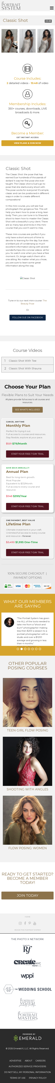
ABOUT (28, 1060)
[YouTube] (34, 923)
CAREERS (41, 1060)
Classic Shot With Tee (20, 361)
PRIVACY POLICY (38, 1078)
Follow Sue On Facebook (27, 317)
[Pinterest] (30, 923)
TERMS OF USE (18, 1078)
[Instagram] (20, 923)
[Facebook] (25, 923)
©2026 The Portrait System (28, 930)
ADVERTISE (15, 1060)
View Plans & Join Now (27, 143)
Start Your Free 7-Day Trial (27, 454)
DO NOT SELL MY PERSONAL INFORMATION (27, 1072)
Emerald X (18, 1048)
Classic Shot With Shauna (23, 368)
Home (27, 917)
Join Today (27, 895)
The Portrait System (10, 5)
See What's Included (27, 409)
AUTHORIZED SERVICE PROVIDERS (27, 1066)
